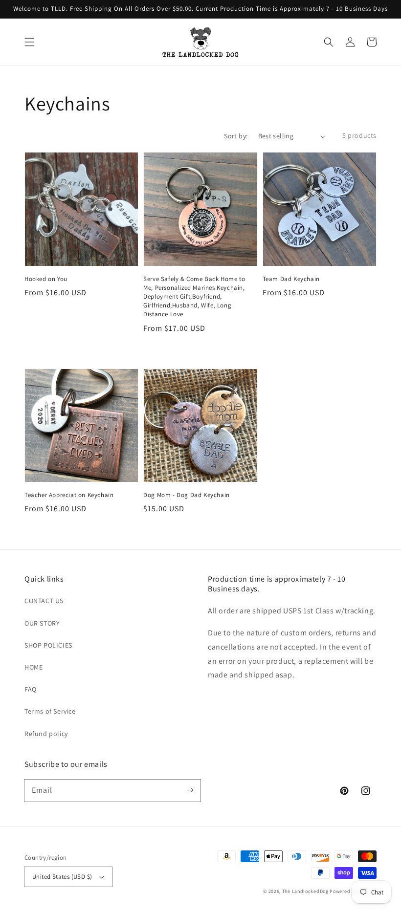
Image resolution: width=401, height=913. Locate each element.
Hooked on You (45, 279)
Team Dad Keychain (291, 279)
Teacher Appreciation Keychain (68, 495)
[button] (29, 42)
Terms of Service (50, 711)
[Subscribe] (189, 790)
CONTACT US (44, 600)
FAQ (30, 689)
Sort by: (235, 135)
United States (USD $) (62, 876)
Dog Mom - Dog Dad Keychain (186, 495)
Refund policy (46, 733)
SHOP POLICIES (48, 645)
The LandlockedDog (305, 891)
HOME (33, 667)
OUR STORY (42, 623)
